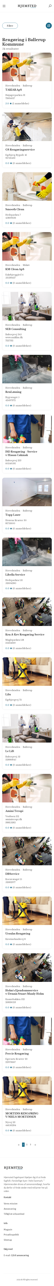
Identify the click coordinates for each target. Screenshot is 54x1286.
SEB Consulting (15, 329)
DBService (12, 873)
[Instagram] (13, 1264)
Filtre (10, 25)
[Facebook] (6, 1264)
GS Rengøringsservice (20, 149)
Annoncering (10, 1209)
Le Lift (9, 751)
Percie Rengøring (17, 1053)
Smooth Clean (14, 209)
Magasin (8, 1229)
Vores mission (10, 1203)
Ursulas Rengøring (17, 933)
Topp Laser (13, 514)
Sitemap (8, 1240)
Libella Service (15, 574)
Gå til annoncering (20, 1255)
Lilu (8, 694)
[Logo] (27, 6)
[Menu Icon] (5, 6)
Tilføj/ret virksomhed (14, 1214)
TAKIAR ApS (13, 89)
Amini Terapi (14, 810)
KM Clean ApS (14, 269)
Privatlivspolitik (11, 1234)
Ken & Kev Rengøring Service (24, 634)
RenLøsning (13, 391)
